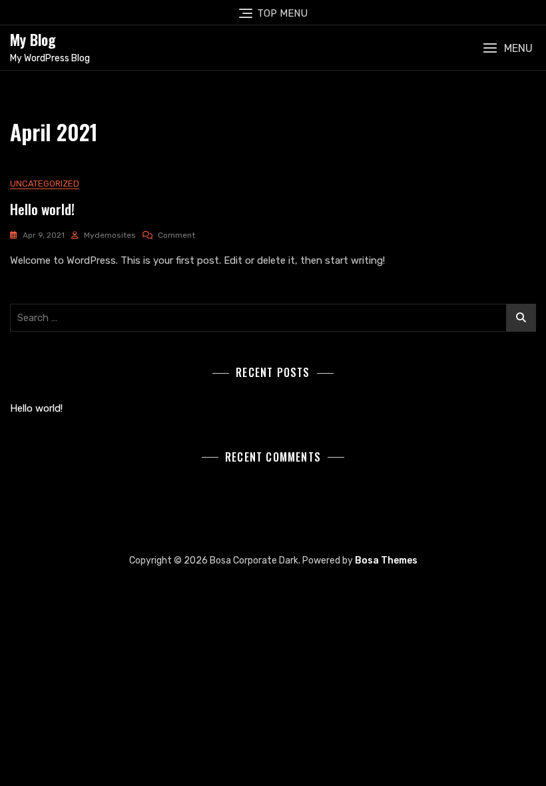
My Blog (33, 39)
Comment (176, 235)
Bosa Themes (386, 560)
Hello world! (42, 208)
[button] (508, 48)
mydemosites (110, 235)
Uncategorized (44, 184)
